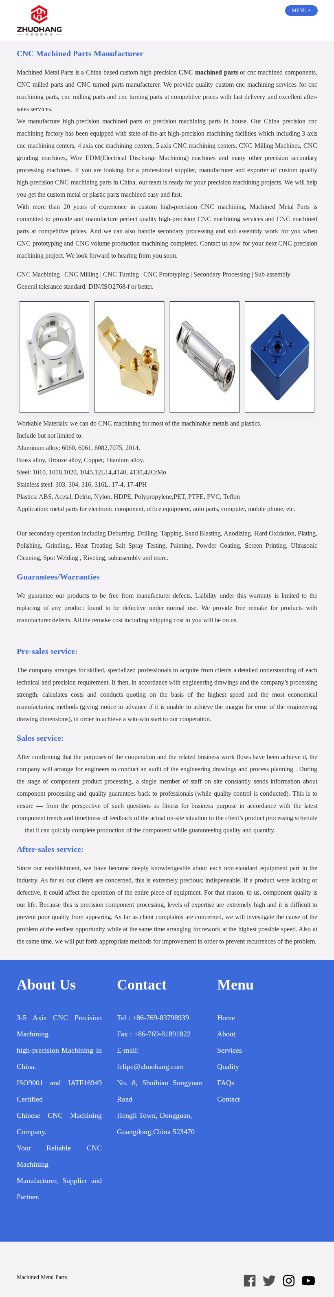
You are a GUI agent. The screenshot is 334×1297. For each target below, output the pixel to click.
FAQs (225, 1083)
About (226, 1034)
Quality (228, 1066)
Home (226, 1018)
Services (229, 1050)
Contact (228, 1099)
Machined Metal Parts (42, 1277)
